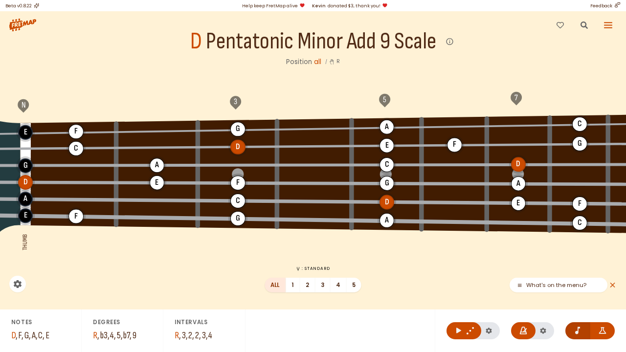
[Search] (584, 25)
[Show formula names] (602, 330)
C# (157, 148)
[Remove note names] (577, 330)
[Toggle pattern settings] (488, 330)
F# (157, 130)
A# (454, 126)
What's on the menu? (556, 285)
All (275, 285)
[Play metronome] (523, 330)
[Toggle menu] (608, 25)
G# (315, 127)
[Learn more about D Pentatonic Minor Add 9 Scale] (450, 41)
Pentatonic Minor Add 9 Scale (321, 42)
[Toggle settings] (17, 284)
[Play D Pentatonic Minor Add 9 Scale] (464, 330)
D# (315, 146)
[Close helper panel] (612, 285)
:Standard (316, 268)
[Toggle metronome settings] (543, 330)
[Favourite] (560, 25)
